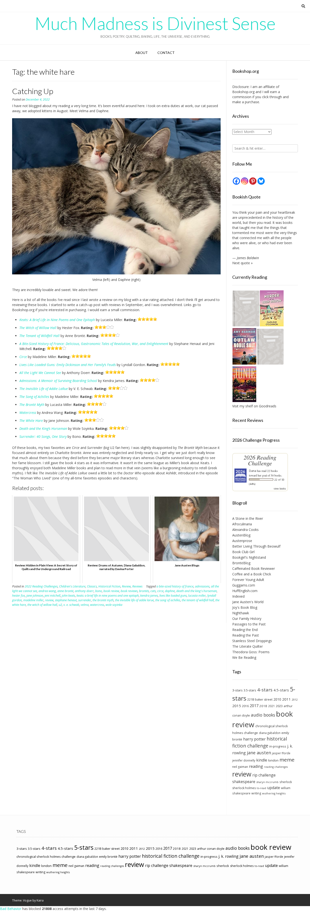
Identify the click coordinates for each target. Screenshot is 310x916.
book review (111, 591)
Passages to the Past (249, 624)
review (49, 600)
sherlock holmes (244, 788)
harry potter (254, 739)
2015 (236, 705)
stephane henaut (66, 600)
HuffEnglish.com (244, 590)
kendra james (149, 596)
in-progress (277, 746)
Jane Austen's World (248, 602)
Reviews (137, 586)
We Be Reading (244, 657)
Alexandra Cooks (245, 529)
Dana (252, 471)
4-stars (264, 690)
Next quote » (242, 263)
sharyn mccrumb (267, 782)
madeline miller (33, 600)
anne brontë (65, 591)
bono (98, 591)
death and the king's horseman (196, 591)
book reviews (129, 591)
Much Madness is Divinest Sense (155, 23)
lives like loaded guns (173, 596)
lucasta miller (197, 596)
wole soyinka (114, 605)
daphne (170, 591)
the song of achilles (167, 600)
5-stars (83, 847)
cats (153, 591)
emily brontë (108, 856)
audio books (263, 715)
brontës (144, 591)
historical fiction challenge (259, 742)
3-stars (237, 690)
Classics (92, 586)
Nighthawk (240, 613)
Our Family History (246, 618)
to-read (261, 788)
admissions (202, 586)
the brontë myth (103, 600)
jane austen (259, 752)
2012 (295, 699)
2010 (277, 699)
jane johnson (34, 596)
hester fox (18, 596)
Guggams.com (243, 585)
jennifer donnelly (243, 760)
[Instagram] (244, 181)
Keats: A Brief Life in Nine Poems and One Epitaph (57, 319)
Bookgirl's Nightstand (249, 557)
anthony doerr (84, 591)
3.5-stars (250, 690)
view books (280, 488)
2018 (263, 706)
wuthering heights (274, 793)
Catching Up (32, 91)
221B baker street (259, 699)
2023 (279, 706)
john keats (68, 596)
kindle (261, 760)
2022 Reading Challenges (41, 586)
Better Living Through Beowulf (256, 546)
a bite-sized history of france (175, 586)
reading (256, 766)
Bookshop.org (243, 91)
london (273, 760)
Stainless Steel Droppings (252, 640)
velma (85, 605)
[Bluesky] (261, 181)
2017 (254, 705)
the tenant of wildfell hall (198, 600)
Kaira (40, 900)
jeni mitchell (52, 596)
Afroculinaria (242, 524)
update (273, 787)
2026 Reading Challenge (260, 460)
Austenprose (242, 540)
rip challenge (264, 775)
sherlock (285, 782)
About (141, 53)
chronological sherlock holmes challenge (46, 856)
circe (160, 591)
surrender (84, 600)
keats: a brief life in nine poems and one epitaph (108, 596)
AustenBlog (241, 535)
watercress (97, 605)
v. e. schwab (71, 605)
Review (126, 586)
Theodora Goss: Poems (251, 652)
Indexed (238, 596)
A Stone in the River (247, 518)
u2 (60, 605)
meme (286, 759)
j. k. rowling (228, 856)
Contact (166, 53)
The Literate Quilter (247, 646)
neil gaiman (240, 767)
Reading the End (245, 629)
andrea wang (47, 591)
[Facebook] (236, 181)
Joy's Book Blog (244, 607)
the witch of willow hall (42, 605)
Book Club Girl (243, 552)
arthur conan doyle (211, 849)
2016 (245, 706)
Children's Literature (72, 586)
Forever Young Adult (248, 579)
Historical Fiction (109, 586)
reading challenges (276, 767)
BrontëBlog (241, 563)
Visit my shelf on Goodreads (254, 406)
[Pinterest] (252, 181)
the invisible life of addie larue (134, 600)
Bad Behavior (10, 908)
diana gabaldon (269, 733)
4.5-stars (281, 690)
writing (256, 793)
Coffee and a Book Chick (251, 574)
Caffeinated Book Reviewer (253, 568)
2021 (271, 706)
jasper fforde (281, 753)
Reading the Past (245, 635)
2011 (286, 699)
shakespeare (243, 781)
